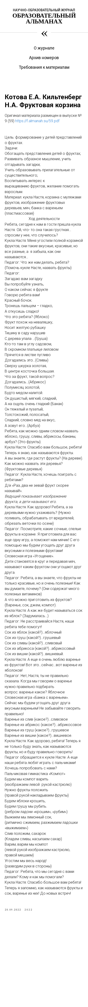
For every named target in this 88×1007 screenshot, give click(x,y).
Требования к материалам (44, 67)
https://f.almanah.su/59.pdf (37, 121)
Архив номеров (44, 57)
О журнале (44, 48)
